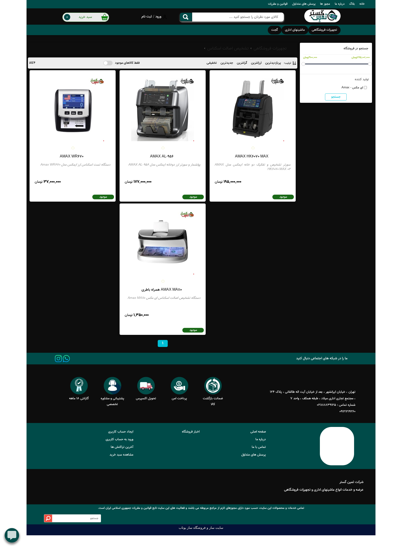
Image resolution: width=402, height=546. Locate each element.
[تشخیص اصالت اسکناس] (322, 16)
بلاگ (352, 4)
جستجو (336, 97)
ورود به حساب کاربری (119, 439)
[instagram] (58, 358)
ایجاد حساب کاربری (120, 431)
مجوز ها (325, 4)
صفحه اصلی (258, 431)
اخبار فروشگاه (191, 431)
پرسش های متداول (303, 4)
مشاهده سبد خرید (121, 454)
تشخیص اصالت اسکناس (228, 48)
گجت (274, 30)
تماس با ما (259, 447)
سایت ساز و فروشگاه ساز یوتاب (201, 527)
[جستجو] (185, 16)
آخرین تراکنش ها (122, 447)
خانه (362, 4)
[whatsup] (66, 358)
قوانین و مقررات (278, 4)
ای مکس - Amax (352, 87)
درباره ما (340, 4)
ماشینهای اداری (295, 30)
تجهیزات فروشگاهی (324, 30)
